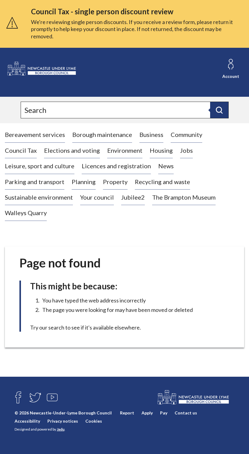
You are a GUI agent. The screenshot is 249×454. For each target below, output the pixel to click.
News (166, 165)
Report (127, 412)
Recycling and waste (162, 181)
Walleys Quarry (26, 212)
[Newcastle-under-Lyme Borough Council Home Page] (41, 68)
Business (151, 134)
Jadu (60, 429)
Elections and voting (72, 150)
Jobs (186, 150)
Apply (147, 412)
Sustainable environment (39, 197)
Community (186, 134)
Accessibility (27, 421)
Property (115, 181)
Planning (84, 181)
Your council (97, 197)
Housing (161, 150)
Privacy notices (62, 421)
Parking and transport (34, 181)
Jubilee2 (133, 197)
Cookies (93, 421)
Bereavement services (35, 134)
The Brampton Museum (184, 197)
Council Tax (21, 150)
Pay (163, 412)
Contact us (186, 412)
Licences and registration (116, 165)
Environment (124, 150)
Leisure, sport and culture (39, 165)
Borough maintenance (102, 134)
